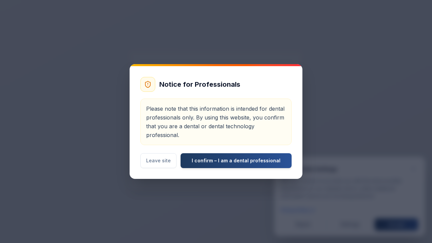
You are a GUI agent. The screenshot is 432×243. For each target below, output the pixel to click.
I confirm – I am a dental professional (236, 160)
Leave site (158, 160)
